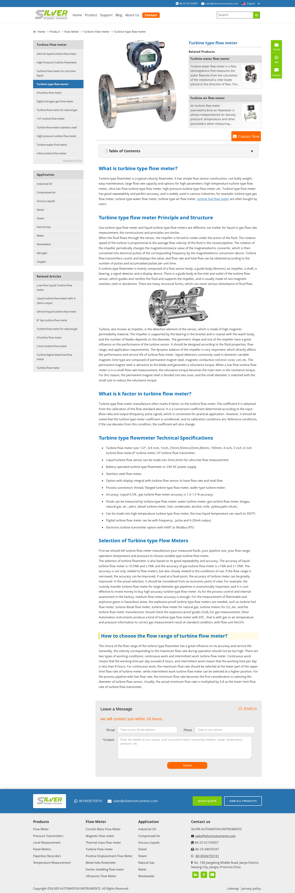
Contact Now (248, 136)
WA (275, 63)
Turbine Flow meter (96, 32)
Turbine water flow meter (52, 144)
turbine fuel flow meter (213, 199)
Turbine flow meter (48, 368)
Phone (188, 730)
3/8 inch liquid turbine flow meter (56, 54)
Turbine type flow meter (53, 84)
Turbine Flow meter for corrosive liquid (56, 73)
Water (40, 235)
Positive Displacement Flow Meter (109, 856)
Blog (119, 15)
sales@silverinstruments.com (221, 3)
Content (108, 740)
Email (110, 730)
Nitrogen (42, 253)
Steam (40, 218)
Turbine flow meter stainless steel (57, 127)
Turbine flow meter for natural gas (57, 110)
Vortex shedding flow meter (105, 869)
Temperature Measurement (52, 862)
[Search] (256, 15)
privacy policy (251, 888)
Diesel (40, 209)
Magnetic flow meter (100, 836)
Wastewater (44, 244)
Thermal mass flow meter (103, 842)
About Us (132, 15)
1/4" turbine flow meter (51, 118)
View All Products (243, 801)
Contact (151, 15)
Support (106, 15)
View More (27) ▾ (72, 161)
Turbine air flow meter (207, 98)
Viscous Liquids (46, 201)
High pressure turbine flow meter (56, 136)
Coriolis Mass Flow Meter (103, 829)
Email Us (250, 708)
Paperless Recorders (47, 856)
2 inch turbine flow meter (52, 346)
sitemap (233, 888)
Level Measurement (46, 842)
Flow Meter (71, 32)
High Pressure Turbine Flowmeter (57, 62)
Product (91, 15)
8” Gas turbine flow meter (52, 320)
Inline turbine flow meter (51, 153)
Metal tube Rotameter (101, 862)
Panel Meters (42, 849)
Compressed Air (46, 192)
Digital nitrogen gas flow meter (55, 101)
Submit (187, 765)
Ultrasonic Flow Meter (101, 876)
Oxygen (41, 261)
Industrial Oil (44, 184)
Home (77, 15)
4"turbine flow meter (49, 92)
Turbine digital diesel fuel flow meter (54, 357)
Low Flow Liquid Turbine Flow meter (54, 287)
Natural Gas (44, 227)
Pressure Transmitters (48, 836)
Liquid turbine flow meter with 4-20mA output (56, 301)
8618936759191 (91, 801)
